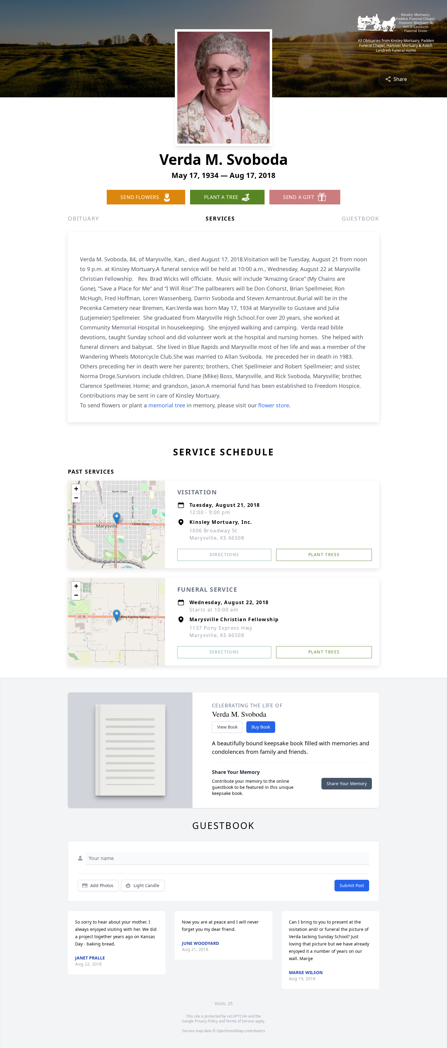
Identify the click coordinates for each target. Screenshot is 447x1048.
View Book (227, 727)
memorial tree (166, 405)
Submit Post (352, 885)
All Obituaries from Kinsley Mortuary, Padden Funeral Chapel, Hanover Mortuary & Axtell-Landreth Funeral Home (396, 45)
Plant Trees (324, 554)
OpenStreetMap (230, 1030)
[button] (116, 518)
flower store (273, 405)
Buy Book (260, 727)
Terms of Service (240, 1021)
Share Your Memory (347, 783)
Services (220, 218)
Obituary (83, 218)
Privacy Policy (206, 1021)
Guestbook (360, 218)
